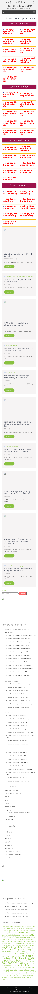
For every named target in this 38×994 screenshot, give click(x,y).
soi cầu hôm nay (17, 966)
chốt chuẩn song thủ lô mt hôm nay (18, 744)
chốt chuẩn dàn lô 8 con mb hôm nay (19, 687)
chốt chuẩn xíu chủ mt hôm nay (17, 740)
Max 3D (10, 819)
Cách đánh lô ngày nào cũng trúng (12, 930)
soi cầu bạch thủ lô (18, 960)
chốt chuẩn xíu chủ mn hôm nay (17, 777)
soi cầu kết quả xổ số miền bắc (17, 968)
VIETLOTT (8, 810)
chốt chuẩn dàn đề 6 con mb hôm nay (19, 658)
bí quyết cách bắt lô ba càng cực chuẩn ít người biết (18, 349)
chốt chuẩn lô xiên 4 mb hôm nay (18, 697)
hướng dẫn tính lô (17, 952)
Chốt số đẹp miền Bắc (17, 928)
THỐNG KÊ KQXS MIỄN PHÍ (13, 793)
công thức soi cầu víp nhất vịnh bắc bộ (18, 255)
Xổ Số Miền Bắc (24, 976)
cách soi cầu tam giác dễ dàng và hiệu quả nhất (18, 280)
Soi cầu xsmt (9, 713)
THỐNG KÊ (8, 832)
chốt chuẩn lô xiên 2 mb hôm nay (18, 690)
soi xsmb (4, 976)
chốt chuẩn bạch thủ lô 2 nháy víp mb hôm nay (22, 635)
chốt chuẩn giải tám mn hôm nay (17, 762)
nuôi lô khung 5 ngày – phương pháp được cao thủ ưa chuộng (18, 450)
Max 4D (10, 823)
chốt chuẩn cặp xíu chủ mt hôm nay (18, 719)
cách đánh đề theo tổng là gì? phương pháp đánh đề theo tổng (17, 424)
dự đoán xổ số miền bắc (20, 939)
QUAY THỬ (8, 845)
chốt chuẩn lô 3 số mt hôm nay (17, 729)
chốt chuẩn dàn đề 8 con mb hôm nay (19, 662)
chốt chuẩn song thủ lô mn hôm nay (18, 781)
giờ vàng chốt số (15, 947)
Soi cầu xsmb (9, 632)
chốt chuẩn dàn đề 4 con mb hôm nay (19, 655)
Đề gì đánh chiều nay (11, 790)
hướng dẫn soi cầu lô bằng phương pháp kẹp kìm (16, 324)
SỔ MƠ (7, 842)
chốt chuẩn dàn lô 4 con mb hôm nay (19, 675)
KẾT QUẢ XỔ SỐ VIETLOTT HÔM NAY (19, 813)
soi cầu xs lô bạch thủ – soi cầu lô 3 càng (19, 4)
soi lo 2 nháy (13, 974)
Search (23, 593)
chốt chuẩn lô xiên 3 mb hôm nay (18, 693)
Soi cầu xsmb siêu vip (11, 681)
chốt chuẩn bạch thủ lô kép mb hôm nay (20, 645)
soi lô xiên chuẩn (29, 974)
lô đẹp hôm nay (20, 954)
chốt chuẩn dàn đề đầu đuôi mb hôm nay (20, 668)
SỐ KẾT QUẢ (9, 848)
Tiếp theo (8, 591)
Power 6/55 (11, 826)
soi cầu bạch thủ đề (18, 961)
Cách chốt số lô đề (10, 787)
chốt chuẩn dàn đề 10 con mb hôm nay (19, 665)
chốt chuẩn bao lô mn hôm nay (17, 752)
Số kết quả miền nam (14, 858)
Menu (5, 12)
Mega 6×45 (11, 816)
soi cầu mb (16, 970)
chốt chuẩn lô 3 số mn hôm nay (17, 766)
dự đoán (28, 933)
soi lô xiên (20, 974)
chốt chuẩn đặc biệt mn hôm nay (18, 759)
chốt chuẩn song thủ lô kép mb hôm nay (20, 703)
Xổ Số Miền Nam (23, 978)
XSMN (7, 800)
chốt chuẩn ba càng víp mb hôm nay (19, 638)
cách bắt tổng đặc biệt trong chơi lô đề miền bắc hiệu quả (17, 492)
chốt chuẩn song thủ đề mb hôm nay (19, 700)
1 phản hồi (7, 328)
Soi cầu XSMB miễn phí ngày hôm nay (18, 971)
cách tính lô (29, 928)
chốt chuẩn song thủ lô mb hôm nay (18, 707)
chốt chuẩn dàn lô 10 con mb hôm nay (19, 672)
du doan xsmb (16, 932)
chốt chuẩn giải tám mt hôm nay (17, 725)
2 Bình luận (14, 259)
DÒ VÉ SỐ (8, 838)
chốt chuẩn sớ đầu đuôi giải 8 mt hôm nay (20, 732)
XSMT (7, 803)
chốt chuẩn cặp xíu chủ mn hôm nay (19, 756)
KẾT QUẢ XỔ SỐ (10, 807)
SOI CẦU (8, 835)
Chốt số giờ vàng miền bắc (11, 926)
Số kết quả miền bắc (14, 851)
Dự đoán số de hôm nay (23, 937)
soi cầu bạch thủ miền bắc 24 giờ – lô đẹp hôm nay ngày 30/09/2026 (17, 541)
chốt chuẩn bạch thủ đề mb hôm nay (19, 642)
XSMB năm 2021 (12, 976)
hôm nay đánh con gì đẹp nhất (17, 950)
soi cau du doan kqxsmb (12, 956)
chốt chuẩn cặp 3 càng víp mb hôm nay (19, 652)
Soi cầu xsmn (9, 750)
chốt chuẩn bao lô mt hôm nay (17, 715)
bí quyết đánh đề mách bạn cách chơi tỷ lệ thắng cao (16, 377)
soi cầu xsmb (26, 970)
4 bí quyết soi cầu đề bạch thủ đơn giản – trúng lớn (18, 570)
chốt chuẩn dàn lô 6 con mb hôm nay (19, 683)
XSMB (7, 797)
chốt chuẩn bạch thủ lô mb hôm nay (19, 648)
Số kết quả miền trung (14, 854)
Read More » (9, 266)
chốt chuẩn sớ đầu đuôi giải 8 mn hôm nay (20, 769)
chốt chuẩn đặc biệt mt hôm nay (17, 722)
